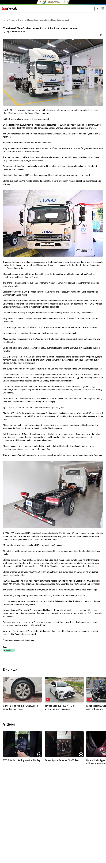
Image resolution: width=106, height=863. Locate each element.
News (13, 20)
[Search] (96, 9)
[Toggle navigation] (103, 9)
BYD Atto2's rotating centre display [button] (21, 760)
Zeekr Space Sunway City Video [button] (62, 760)
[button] (9, 650)
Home (5, 20)
